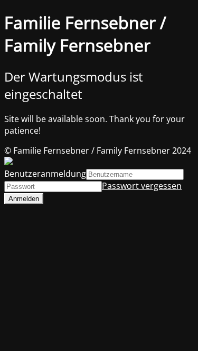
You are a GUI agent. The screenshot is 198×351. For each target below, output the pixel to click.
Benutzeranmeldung (45, 173)
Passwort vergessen (142, 186)
